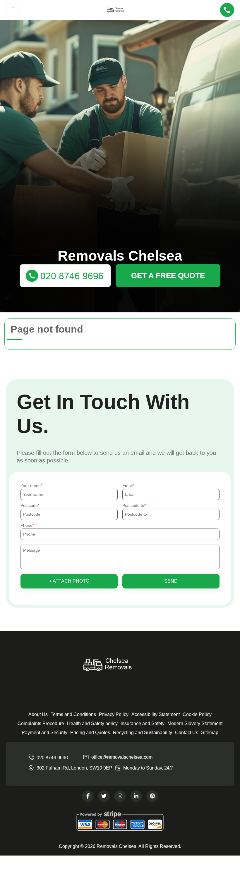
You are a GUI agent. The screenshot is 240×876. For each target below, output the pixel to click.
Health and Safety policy (92, 723)
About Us (38, 714)
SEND (171, 581)
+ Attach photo (69, 581)
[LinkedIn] (136, 796)
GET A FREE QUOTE (168, 275)
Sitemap (209, 732)
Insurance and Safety (142, 723)
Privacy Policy (113, 714)
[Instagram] (120, 796)
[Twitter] (104, 796)
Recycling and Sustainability (142, 732)
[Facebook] (88, 796)
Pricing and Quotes (90, 732)
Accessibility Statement (155, 714)
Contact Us (186, 732)
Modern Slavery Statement (194, 723)
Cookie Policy (197, 714)
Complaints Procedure (41, 723)
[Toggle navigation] (13, 10)
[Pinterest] (152, 796)
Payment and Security (44, 732)
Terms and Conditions (73, 714)
